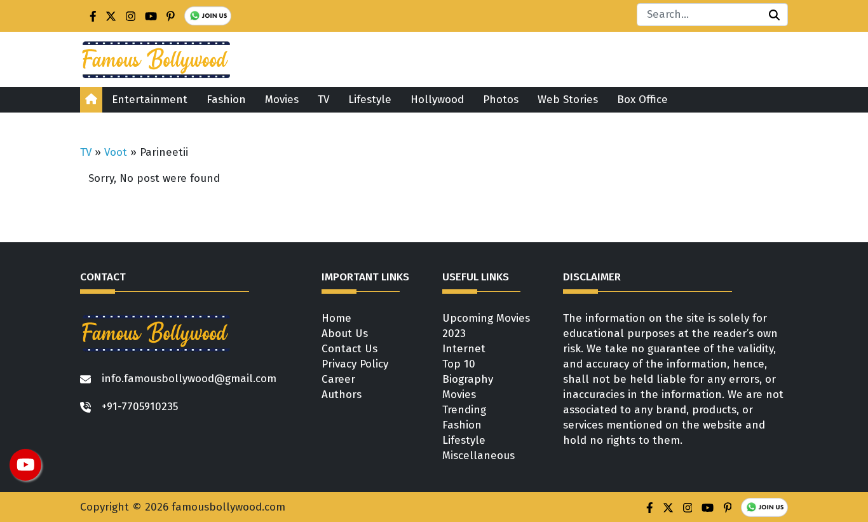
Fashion (226, 99)
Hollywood (437, 99)
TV (323, 99)
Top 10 (458, 364)
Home (336, 318)
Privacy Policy (355, 364)
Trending (464, 409)
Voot (115, 152)
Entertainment (149, 99)
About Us (345, 333)
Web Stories (568, 99)
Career (338, 379)
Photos (501, 99)
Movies (282, 99)
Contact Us (349, 348)
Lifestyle (369, 99)
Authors (342, 394)
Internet (463, 348)
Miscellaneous (478, 455)
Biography (467, 379)
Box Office (642, 99)
